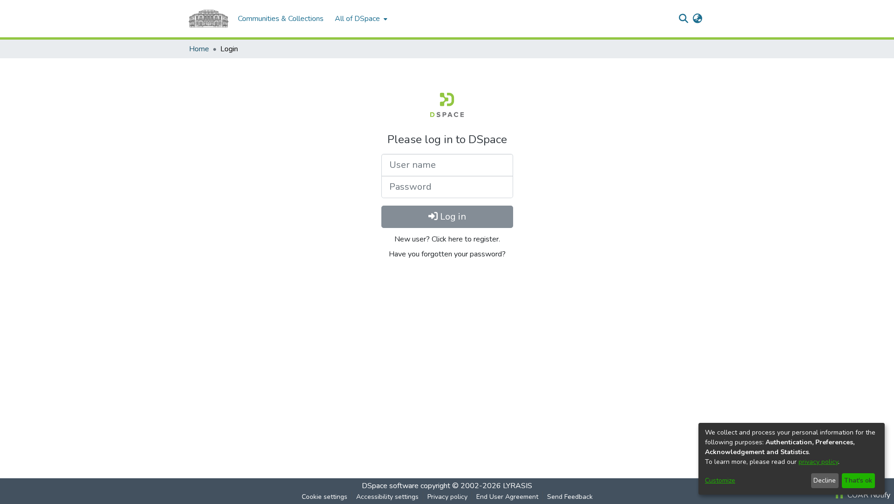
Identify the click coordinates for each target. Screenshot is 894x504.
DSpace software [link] (390, 486)
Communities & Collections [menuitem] (281, 19)
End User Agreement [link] (507, 496)
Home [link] (199, 49)
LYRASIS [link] (517, 486)
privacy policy (818, 461)
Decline (824, 480)
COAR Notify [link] (868, 495)
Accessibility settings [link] (387, 496)
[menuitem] (360, 18)
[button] (683, 18)
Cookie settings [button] (324, 496)
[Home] (209, 18)
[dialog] (791, 459)
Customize (720, 480)
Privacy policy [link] (447, 496)
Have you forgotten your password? (447, 254)
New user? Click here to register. (447, 239)
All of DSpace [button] (357, 19)
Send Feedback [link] (570, 496)
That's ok (858, 480)
